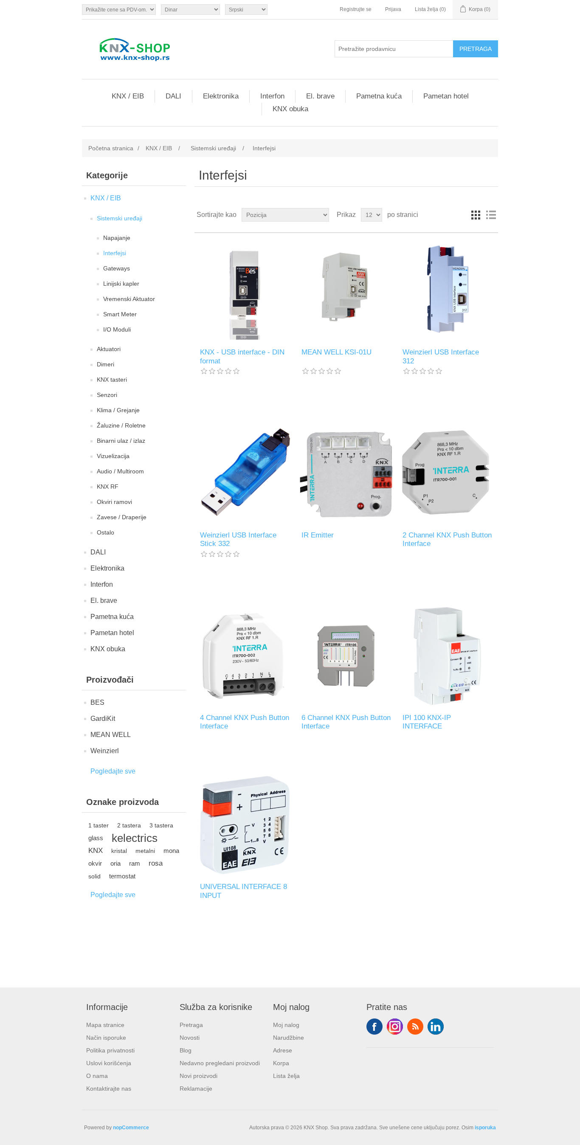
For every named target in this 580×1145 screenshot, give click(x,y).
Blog (185, 1050)
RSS (415, 1026)
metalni (145, 850)
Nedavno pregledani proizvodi (220, 1063)
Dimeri (105, 364)
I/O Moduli (117, 329)
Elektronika (221, 96)
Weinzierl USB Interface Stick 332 (238, 539)
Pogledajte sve (112, 771)
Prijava (393, 9)
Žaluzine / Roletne (121, 425)
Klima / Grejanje (118, 410)
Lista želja (286, 1075)
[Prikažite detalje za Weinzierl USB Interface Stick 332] (245, 473)
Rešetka (475, 215)
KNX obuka (290, 109)
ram (134, 863)
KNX (95, 851)
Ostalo (105, 532)
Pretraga (191, 1024)
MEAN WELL (110, 734)
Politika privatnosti (110, 1050)
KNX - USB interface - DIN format (242, 356)
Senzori (107, 394)
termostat (122, 876)
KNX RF (107, 486)
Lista (491, 215)
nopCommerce (131, 1128)
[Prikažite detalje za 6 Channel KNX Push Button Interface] (346, 656)
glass (95, 837)
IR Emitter (317, 535)
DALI (173, 96)
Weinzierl (104, 750)
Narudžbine (288, 1037)
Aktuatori (109, 349)
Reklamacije (196, 1088)
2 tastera (129, 825)
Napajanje (116, 237)
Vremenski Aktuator (129, 298)
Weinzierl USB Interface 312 (441, 356)
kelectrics (135, 838)
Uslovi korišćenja (108, 1063)
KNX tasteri (112, 379)
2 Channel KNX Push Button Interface (447, 539)
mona (171, 850)
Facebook (374, 1026)
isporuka (485, 1128)
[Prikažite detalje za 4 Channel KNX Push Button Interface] (245, 656)
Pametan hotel (446, 96)
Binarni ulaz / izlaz (121, 440)
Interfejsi (114, 253)
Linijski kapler (121, 283)
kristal (119, 850)
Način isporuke (106, 1037)
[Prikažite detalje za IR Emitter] (346, 473)
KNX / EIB (128, 96)
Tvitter (395, 1026)
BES (97, 702)
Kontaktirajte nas (108, 1088)
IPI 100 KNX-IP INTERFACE (427, 722)
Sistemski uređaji (119, 218)
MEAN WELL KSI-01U (336, 352)
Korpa (281, 1063)
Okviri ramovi (114, 501)
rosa (156, 863)
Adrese (282, 1050)
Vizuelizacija (113, 456)
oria (115, 863)
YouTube (436, 1026)
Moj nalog (286, 1024)
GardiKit (102, 718)
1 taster (98, 825)
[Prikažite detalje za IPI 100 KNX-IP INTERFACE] (447, 656)
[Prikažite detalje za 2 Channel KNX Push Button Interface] (447, 473)
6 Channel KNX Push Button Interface (346, 722)
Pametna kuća (379, 96)
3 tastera (161, 825)
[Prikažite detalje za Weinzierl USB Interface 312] (447, 291)
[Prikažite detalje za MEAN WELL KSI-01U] (346, 291)
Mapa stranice (105, 1024)
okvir (95, 863)
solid (94, 876)
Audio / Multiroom (120, 471)
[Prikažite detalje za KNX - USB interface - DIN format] (245, 291)
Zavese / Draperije (121, 517)
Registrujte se (356, 9)
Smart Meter (120, 314)
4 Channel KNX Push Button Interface (244, 722)
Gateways (116, 268)
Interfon (272, 96)
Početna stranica (110, 148)
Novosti (190, 1037)
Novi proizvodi (198, 1075)
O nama (97, 1075)
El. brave (320, 96)
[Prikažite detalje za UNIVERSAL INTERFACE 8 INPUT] (245, 825)
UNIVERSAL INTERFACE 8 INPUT (243, 891)
